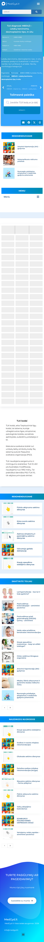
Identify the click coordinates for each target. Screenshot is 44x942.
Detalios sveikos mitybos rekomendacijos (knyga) (27, 769)
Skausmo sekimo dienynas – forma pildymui (28, 782)
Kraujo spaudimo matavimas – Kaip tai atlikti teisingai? (28, 644)
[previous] (4, 708)
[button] (38, 4)
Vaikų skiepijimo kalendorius (24, 808)
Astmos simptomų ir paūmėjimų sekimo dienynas (26, 536)
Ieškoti (22, 110)
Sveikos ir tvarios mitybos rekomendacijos (28, 744)
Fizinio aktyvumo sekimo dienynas (28, 508)
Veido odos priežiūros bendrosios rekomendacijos (29, 631)
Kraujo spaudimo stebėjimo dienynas (25, 563)
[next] (10, 708)
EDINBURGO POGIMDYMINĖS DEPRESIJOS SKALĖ (25, 821)
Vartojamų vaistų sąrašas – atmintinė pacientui (28, 833)
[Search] (36, 12)
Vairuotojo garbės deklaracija (25, 550)
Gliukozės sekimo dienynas (28, 756)
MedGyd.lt (10, 919)
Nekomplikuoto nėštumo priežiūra (27, 160)
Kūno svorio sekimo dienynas (26, 522)
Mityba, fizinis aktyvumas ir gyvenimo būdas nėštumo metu (28, 683)
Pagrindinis (5, 73)
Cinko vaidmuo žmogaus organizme (27, 657)
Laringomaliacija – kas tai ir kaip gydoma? (28, 593)
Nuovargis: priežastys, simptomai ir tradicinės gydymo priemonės (26, 173)
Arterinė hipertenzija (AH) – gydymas (28, 147)
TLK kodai (14, 73)
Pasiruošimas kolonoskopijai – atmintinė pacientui (28, 606)
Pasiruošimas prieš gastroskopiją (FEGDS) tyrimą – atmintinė (26, 618)
